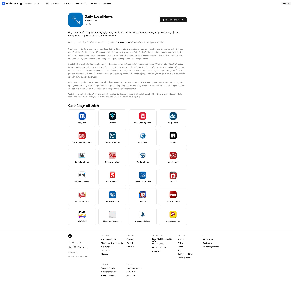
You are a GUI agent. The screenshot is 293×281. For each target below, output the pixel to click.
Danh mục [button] (130, 247)
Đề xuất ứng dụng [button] (159, 247)
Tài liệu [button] (180, 243)
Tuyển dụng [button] (207, 243)
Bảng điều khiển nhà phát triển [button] (162, 240)
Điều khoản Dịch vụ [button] (134, 268)
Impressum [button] (131, 275)
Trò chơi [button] (130, 243)
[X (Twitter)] (69, 242)
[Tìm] (47, 3)
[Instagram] (80, 242)
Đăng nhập (286, 3)
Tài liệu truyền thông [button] (211, 247)
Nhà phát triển (81, 3)
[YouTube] (76, 242)
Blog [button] (179, 250)
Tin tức (88, 24)
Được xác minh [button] (158, 244)
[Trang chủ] (12, 3)
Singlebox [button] (105, 254)
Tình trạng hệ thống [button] (185, 258)
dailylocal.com (91, 20)
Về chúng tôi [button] (208, 239)
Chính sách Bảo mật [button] (108, 272)
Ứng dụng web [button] (107, 247)
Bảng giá (107, 3)
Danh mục (67, 3)
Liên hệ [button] (180, 247)
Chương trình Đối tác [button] (185, 254)
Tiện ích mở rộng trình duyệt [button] (112, 243)
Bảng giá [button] (181, 239)
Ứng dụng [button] (130, 239)
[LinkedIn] (73, 242)
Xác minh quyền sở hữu (126, 42)
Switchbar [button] (105, 250)
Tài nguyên (95, 3)
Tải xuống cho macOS (174, 20)
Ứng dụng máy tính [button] (108, 239)
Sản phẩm (55, 3)
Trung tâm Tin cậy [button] (108, 268)
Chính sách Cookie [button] (108, 275)
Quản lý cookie (73, 252)
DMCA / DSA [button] (131, 272)
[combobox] (80, 247)
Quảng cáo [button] (156, 251)
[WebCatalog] (70, 236)
